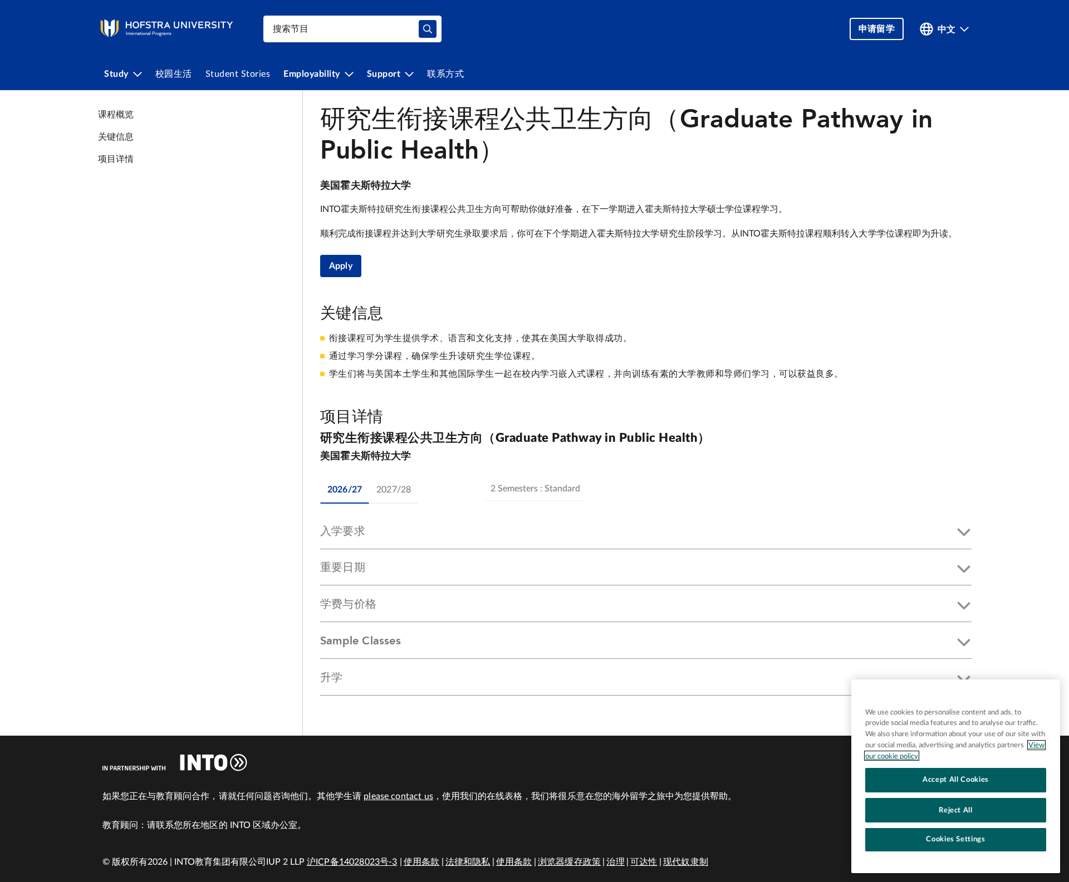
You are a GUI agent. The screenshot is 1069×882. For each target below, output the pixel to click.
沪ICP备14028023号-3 (352, 862)
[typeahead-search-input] (428, 29)
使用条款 (422, 862)
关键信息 (116, 136)
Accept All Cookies (956, 780)
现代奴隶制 (685, 862)
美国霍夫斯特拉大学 (365, 186)
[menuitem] (123, 74)
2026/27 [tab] (344, 489)
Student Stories (238, 74)
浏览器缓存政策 (569, 862)
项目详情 (116, 159)
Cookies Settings (955, 839)
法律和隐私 (468, 862)
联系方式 (445, 74)
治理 (615, 862)
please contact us (398, 796)
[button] (646, 533)
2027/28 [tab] (393, 489)
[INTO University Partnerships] (174, 762)
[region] (955, 776)
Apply (340, 266)
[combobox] (352, 29)
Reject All (956, 810)
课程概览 (116, 114)
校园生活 (173, 74)
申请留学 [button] (877, 28)
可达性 (643, 862)
